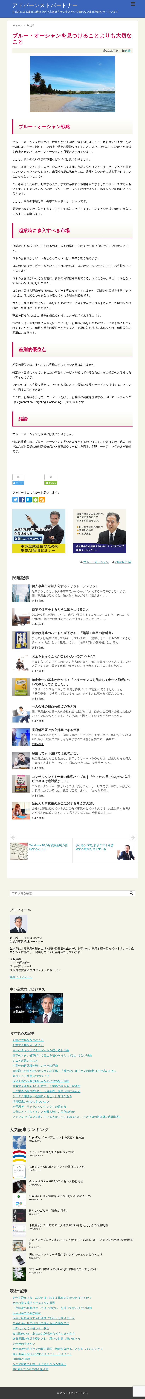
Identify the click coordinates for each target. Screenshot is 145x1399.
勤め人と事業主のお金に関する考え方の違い (63, 803)
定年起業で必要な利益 (27, 1313)
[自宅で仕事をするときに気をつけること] (21, 617)
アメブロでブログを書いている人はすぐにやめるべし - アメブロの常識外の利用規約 (66, 1116)
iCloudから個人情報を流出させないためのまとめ (60, 1195)
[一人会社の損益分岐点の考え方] (21, 714)
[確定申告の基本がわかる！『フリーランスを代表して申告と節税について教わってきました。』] (21, 687)
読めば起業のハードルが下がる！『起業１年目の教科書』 (73, 633)
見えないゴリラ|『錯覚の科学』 (49, 1210)
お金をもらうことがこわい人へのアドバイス (63, 656)
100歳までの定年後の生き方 (30, 1369)
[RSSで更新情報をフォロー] (42, 499)
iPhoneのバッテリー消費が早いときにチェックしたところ (66, 1254)
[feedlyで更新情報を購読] (35, 499)
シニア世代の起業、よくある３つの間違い (39, 1364)
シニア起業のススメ (25, 1060)
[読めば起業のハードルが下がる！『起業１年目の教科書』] (21, 640)
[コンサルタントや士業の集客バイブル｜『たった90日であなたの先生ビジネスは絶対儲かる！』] (21, 784)
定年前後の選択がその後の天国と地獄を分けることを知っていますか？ (58, 1348)
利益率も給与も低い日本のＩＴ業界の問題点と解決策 (46, 1086)
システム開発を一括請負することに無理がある (42, 1096)
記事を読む (38, 600)
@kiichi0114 (123, 562)
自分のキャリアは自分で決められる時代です (41, 1323)
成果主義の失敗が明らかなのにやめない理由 (41, 1081)
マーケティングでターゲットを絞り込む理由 (41, 1050)
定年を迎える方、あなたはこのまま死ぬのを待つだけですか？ (52, 1297)
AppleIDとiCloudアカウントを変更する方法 (56, 1137)
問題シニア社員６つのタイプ (31, 1075)
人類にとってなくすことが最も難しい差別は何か (44, 1111)
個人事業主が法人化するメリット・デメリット (65, 586)
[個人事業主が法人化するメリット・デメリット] (21, 593)
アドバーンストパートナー (45, 5)
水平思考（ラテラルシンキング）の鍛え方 (39, 1106)
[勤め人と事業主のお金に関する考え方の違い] (21, 810)
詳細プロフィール (21, 977)
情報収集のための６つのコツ (31, 1101)
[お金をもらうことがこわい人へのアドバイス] (21, 663)
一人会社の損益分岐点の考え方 (54, 706)
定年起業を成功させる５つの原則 (34, 1302)
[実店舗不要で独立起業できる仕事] (21, 737)
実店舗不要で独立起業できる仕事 (56, 730)
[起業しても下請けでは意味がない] (21, 760)
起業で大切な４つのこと (28, 1045)
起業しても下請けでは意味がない (56, 753)
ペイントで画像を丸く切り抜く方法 (51, 1152)
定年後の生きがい (24, 1343)
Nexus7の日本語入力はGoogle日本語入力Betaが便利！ (64, 1269)
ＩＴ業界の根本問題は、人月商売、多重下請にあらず (46, 1091)
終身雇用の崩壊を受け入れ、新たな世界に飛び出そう (46, 1338)
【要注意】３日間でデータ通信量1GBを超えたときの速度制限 (68, 1225)
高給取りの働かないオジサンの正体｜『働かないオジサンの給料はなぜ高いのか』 (65, 1070)
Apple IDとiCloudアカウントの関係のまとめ (57, 1166)
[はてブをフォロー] (29, 499)
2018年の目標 (21, 1359)
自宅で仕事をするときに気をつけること (60, 609)
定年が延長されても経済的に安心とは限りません (44, 1318)
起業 (128, 50)
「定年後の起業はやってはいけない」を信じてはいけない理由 (52, 1307)
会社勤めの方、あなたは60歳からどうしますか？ (44, 1333)
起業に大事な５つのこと (28, 1040)
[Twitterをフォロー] (15, 499)
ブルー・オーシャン (96, 562)
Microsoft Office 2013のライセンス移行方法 (56, 1181)
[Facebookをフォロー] (22, 499)
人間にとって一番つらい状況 (31, 1328)
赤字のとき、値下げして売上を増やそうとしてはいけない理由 (52, 1055)
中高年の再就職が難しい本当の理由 (35, 1065)
